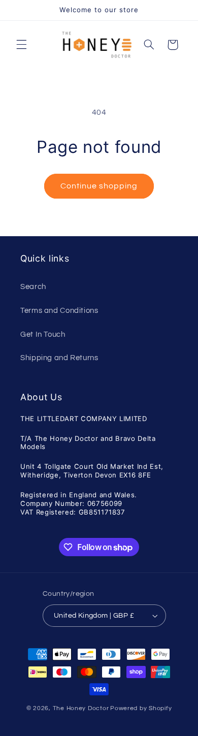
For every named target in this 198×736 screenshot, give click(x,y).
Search (33, 287)
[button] (21, 44)
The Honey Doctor (81, 708)
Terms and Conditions (59, 310)
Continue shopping (99, 186)
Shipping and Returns (59, 358)
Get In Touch (42, 334)
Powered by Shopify (141, 708)
